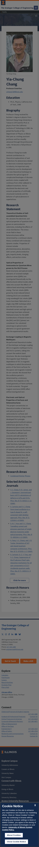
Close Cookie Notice (16, 842)
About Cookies (14, 835)
